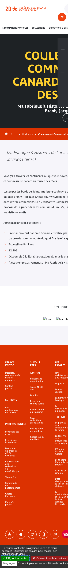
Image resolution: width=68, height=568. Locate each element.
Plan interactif (63, 89)
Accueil (5, 134)
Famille (34, 395)
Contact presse (9, 387)
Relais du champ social (37, 402)
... (16, 134)
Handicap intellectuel (43, 534)
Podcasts (27, 134)
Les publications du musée (11, 410)
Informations (63, 55)
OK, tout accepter (16, 558)
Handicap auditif (32, 534)
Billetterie (63, 44)
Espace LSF (55, 534)
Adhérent (35, 373)
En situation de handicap (36, 429)
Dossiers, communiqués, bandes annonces (12, 376)
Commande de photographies (12, 485)
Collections (38, 28)
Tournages (10, 477)
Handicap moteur (9, 534)
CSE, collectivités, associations (36, 420)
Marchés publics (9, 503)
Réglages (9, 563)
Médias (63, 78)
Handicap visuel (21, 534)
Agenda (63, 66)
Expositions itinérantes (11, 441)
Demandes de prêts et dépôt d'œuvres (11, 452)
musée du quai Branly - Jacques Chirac (29, 8)
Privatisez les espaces (12, 433)
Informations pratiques (15, 28)
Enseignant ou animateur (37, 380)
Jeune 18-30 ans (36, 388)
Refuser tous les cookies (50, 558)
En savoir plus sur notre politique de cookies (43, 563)
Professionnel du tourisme (37, 410)
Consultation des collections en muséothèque (12, 466)
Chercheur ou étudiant (37, 438)
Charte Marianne (10, 495)
